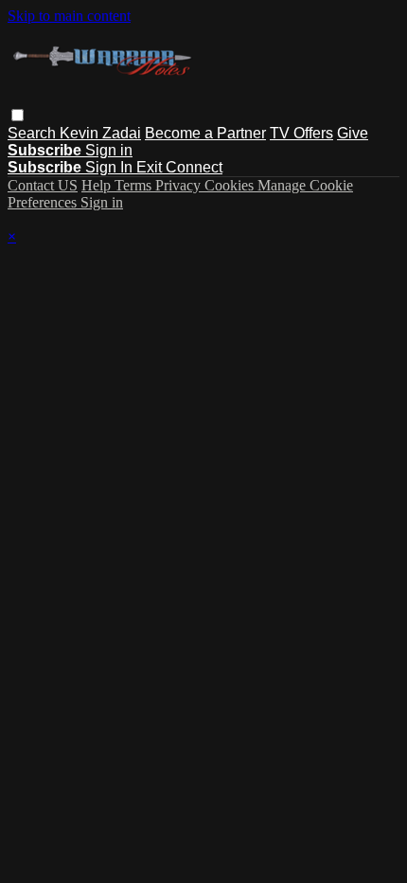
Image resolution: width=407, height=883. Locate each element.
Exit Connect (179, 167)
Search (34, 133)
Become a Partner (205, 133)
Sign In (110, 167)
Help (98, 185)
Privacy (179, 185)
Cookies (230, 185)
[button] (17, 115)
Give (352, 133)
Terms (135, 185)
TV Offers (301, 133)
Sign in (109, 150)
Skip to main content (69, 16)
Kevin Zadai (100, 133)
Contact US (43, 185)
